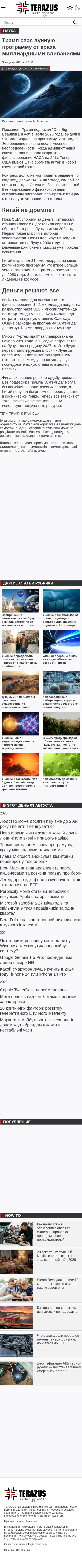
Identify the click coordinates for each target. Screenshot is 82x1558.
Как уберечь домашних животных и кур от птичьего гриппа (60, 782)
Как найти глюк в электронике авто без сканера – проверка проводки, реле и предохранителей (53, 1231)
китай (26, 413)
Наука (9, 31)
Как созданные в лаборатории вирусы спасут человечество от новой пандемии (61, 702)
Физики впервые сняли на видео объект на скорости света (60, 659)
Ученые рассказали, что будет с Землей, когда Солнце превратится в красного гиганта (19, 784)
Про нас (9, 1549)
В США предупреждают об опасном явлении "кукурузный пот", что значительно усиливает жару (60, 743)
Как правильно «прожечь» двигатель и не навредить (57, 1309)
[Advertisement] (41, 1075)
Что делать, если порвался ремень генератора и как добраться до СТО (58, 1339)
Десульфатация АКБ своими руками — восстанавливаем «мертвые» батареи (59, 1367)
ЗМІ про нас (23, 1549)
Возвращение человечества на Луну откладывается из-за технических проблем (18, 620)
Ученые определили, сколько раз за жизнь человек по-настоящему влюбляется (19, 661)
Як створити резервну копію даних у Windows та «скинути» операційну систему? (35, 945)
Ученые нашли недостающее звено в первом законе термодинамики (18, 743)
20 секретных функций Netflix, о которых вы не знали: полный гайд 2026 (56, 1256)
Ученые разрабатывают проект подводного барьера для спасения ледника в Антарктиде (60, 620)
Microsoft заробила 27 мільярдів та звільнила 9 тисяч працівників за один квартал (37, 908)
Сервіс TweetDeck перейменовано (33, 990)
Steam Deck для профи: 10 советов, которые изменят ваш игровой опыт (57, 1283)
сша (35, 413)
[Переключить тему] (74, 6)
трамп (14, 413)
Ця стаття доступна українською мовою (24, 68)
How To (13, 1215)
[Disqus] (41, 513)
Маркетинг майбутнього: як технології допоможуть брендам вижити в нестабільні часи (36, 1024)
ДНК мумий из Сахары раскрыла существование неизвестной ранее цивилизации (18, 702)
